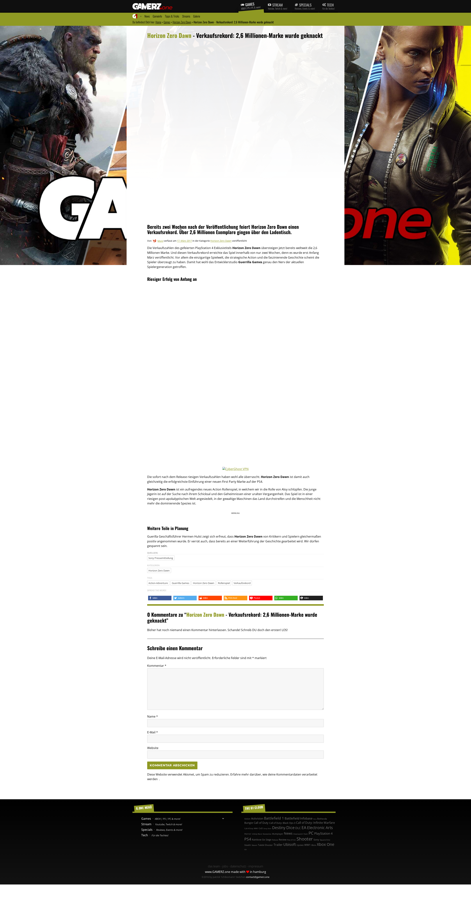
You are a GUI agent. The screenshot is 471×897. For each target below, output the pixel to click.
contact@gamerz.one (257, 877)
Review (282, 839)
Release (275, 840)
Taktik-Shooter (265, 844)
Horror (247, 833)
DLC (298, 828)
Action (247, 818)
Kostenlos (267, 834)
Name (152, 716)
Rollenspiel (224, 583)
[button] (159, 598)
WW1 (307, 845)
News (147, 16)
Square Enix (325, 840)
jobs (225, 866)
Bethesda (322, 818)
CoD (261, 828)
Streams (186, 16)
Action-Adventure (158, 583)
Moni (160, 241)
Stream (277, 6)
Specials (305, 6)
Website (152, 748)
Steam (254, 845)
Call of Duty (261, 823)
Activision (257, 818)
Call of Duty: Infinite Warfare (315, 823)
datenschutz (238, 866)
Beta (314, 819)
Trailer (278, 845)
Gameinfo (157, 16)
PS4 (247, 839)
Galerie (196, 16)
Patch (306, 834)
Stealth (247, 845)
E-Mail (152, 732)
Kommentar (156, 666)
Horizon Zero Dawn (182, 22)
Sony (316, 839)
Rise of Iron (291, 840)
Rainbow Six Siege (261, 839)
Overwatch (298, 834)
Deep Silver (267, 828)
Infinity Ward (257, 834)
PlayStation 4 (323, 833)
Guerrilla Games (180, 583)
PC (311, 833)
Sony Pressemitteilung (160, 558)
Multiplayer (277, 833)
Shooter (305, 839)
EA (304, 827)
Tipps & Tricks (172, 16)
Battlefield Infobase (299, 818)
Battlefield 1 (274, 818)
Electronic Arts (320, 827)
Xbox (313, 845)
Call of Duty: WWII (251, 828)
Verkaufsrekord (242, 583)
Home (158, 22)
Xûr (245, 849)
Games (251, 5)
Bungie (248, 822)
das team (214, 866)
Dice (290, 827)
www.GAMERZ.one (217, 872)
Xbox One (325, 844)
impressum (255, 866)
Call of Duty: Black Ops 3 (282, 822)
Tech (328, 6)
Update (300, 845)
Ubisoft (289, 844)
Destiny (279, 827)
